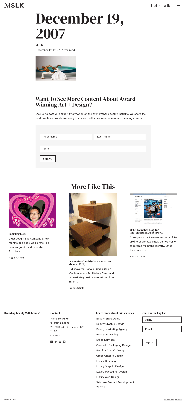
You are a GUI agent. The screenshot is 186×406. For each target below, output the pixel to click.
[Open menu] (178, 5)
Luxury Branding (106, 361)
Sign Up (47, 158)
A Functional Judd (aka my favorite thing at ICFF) (90, 263)
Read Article (16, 257)
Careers (55, 335)
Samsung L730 (17, 234)
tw (56, 341)
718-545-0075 (59, 318)
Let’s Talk (161, 5)
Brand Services (105, 340)
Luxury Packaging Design (111, 371)
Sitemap (178, 400)
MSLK (14, 5)
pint (60, 341)
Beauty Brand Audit (108, 318)
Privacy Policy (169, 400)
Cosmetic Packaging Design (113, 345)
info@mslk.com (59, 323)
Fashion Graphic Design (110, 350)
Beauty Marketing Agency (111, 329)
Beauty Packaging (107, 334)
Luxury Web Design (108, 377)
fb (51, 341)
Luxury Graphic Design (110, 366)
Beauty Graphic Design (110, 324)
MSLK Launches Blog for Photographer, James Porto (146, 231)
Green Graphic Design (109, 355)
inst (64, 341)
